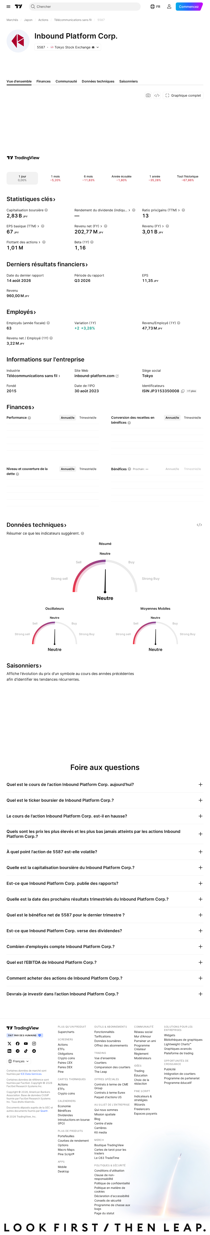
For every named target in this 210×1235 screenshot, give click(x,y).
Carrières (100, 1128)
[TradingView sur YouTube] (26, 1043)
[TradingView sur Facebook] (18, 1043)
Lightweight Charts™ (177, 1044)
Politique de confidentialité (112, 1183)
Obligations (65, 1053)
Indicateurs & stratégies (143, 1098)
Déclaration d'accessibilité (111, 1196)
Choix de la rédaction (141, 1081)
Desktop (63, 1171)
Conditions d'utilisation (109, 1170)
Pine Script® (66, 1154)
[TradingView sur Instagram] (34, 1043)
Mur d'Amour (142, 1036)
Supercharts (66, 1032)
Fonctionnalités (104, 1032)
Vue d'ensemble (105, 1058)
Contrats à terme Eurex (109, 1092)
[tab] (67, 418)
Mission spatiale (104, 1114)
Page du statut (104, 1213)
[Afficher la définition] (46, 210)
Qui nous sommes (106, 1110)
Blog (97, 1119)
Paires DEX (65, 1067)
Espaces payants (145, 1113)
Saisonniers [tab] (128, 81)
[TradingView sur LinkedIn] (9, 1051)
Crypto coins (66, 1058)
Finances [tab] (44, 81)
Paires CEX (65, 1062)
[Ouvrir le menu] (8, 6)
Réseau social (143, 1032)
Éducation (140, 1075)
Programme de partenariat (182, 1078)
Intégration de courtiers (179, 1073)
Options (63, 1145)
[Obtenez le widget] (156, 95)
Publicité (170, 1069)
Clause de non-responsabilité (104, 1176)
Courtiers (100, 1062)
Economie (64, 1106)
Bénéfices (64, 1110)
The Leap (100, 1071)
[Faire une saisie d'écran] (148, 95)
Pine (61, 1071)
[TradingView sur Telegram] (18, 1051)
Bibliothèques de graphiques (183, 1039)
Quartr (44, 1110)
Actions (63, 1044)
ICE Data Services (31, 1073)
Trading (139, 1071)
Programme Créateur (142, 1047)
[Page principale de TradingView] (18, 6)
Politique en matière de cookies (109, 1189)
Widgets (169, 1035)
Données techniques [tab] (98, 81)
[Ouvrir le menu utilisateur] (169, 6)
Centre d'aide (103, 1123)
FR (158, 7)
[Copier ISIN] (183, 391)
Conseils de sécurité (107, 1200)
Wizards (139, 1104)
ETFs (61, 1049)
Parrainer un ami (145, 1041)
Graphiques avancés (178, 1048)
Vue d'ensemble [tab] (19, 81)
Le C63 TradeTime (106, 1158)
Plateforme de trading (178, 1053)
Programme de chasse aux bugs (112, 1206)
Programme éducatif (178, 1082)
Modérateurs (142, 1058)
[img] (93, 47)
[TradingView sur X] (9, 1043)
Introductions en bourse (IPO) (74, 1121)
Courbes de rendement (73, 1140)
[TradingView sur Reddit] (34, 1051)
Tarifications (102, 1036)
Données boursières (107, 1041)
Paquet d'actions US (108, 1097)
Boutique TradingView (109, 1145)
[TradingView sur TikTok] (26, 1051)
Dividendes (65, 1115)
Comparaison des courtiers (112, 1067)
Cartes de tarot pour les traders (110, 1151)
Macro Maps (66, 1149)
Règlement (141, 1053)
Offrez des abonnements (111, 1045)
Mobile (62, 1167)
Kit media (100, 1132)
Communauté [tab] (66, 81)
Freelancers (142, 1109)
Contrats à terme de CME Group (111, 1086)
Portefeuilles (66, 1136)
